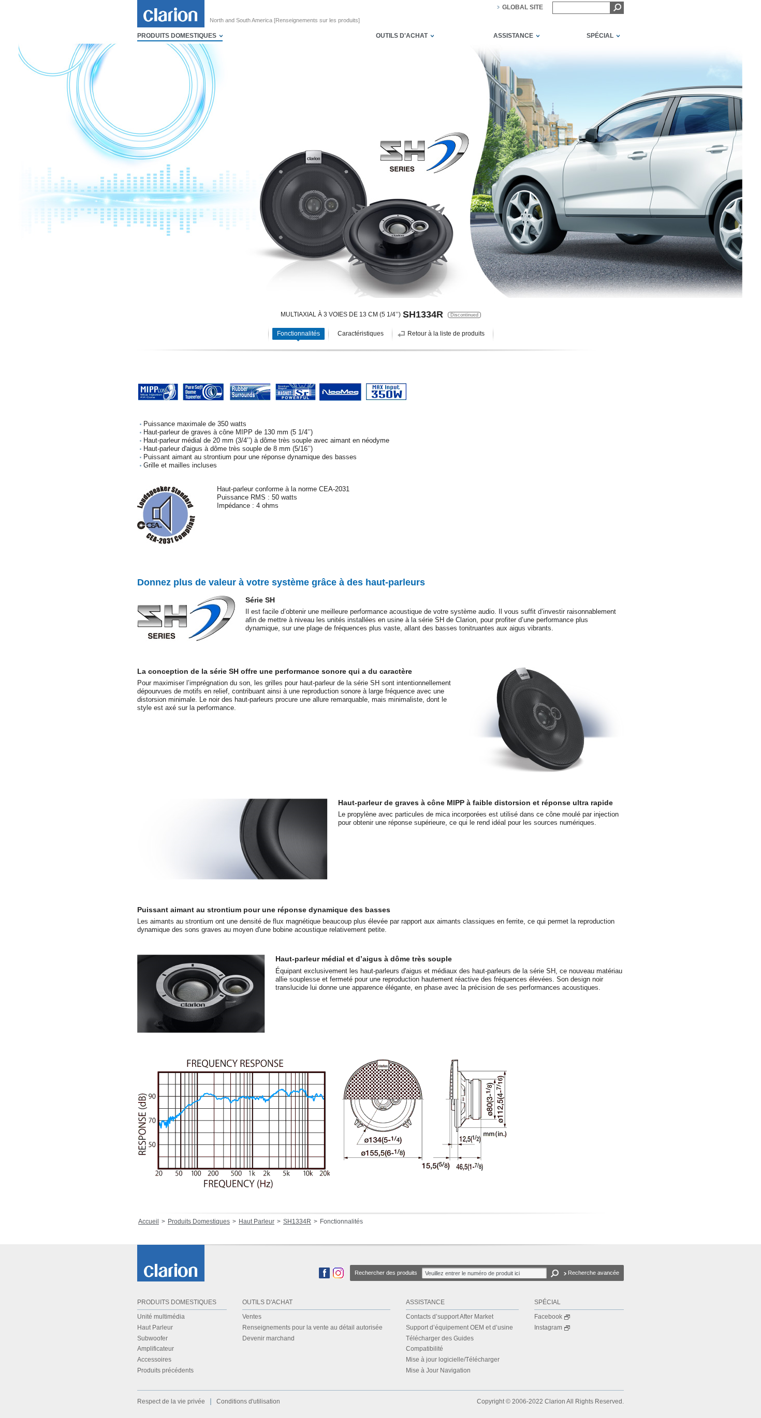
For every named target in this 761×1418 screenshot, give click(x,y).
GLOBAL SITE (522, 7)
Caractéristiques (361, 333)
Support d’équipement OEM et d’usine (459, 1327)
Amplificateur (155, 1348)
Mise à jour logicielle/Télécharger (453, 1359)
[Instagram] (338, 1276)
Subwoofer (152, 1338)
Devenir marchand (268, 1338)
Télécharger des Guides (440, 1338)
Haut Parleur (256, 1221)
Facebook (548, 1316)
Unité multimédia (161, 1316)
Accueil (148, 1221)
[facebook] (324, 1276)
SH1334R (297, 1221)
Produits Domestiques (199, 1221)
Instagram (548, 1327)
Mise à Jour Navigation (438, 1370)
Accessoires (154, 1359)
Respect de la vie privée (171, 1401)
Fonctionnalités (298, 333)
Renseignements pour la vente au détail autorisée (312, 1327)
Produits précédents (165, 1370)
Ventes (251, 1316)
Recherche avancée (593, 1273)
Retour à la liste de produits (446, 333)
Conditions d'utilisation (248, 1401)
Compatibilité (424, 1348)
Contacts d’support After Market (449, 1316)
